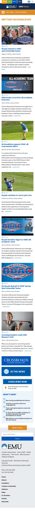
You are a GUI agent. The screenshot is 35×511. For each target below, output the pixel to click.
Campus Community (9, 486)
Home (4, 477)
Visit (9, 1)
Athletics (5, 489)
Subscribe (5, 502)
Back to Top (17, 428)
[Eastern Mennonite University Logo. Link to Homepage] (11, 6)
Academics (5, 483)
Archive (4, 498)
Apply (14, 1)
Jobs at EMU (21, 452)
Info (4, 1)
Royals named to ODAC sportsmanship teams (11, 49)
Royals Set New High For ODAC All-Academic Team (16, 240)
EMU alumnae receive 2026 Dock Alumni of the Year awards (19, 419)
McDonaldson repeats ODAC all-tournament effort (15, 145)
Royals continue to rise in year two (17, 195)
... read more (17, 116)
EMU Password (25, 454)
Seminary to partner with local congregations (15, 404)
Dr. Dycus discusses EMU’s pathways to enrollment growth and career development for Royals (18, 414)
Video (4, 492)
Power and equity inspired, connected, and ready (18, 408)
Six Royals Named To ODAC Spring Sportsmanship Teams (16, 287)
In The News (6, 495)
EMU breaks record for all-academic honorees (17, 98)
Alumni (4, 480)
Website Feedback (8, 457)
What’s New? (10, 12)
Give (19, 1)
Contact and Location (9, 452)
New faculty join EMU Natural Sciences (18, 400)
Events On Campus (21, 12)
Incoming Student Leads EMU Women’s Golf (14, 336)
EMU (24, 7)
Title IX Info (15, 454)
